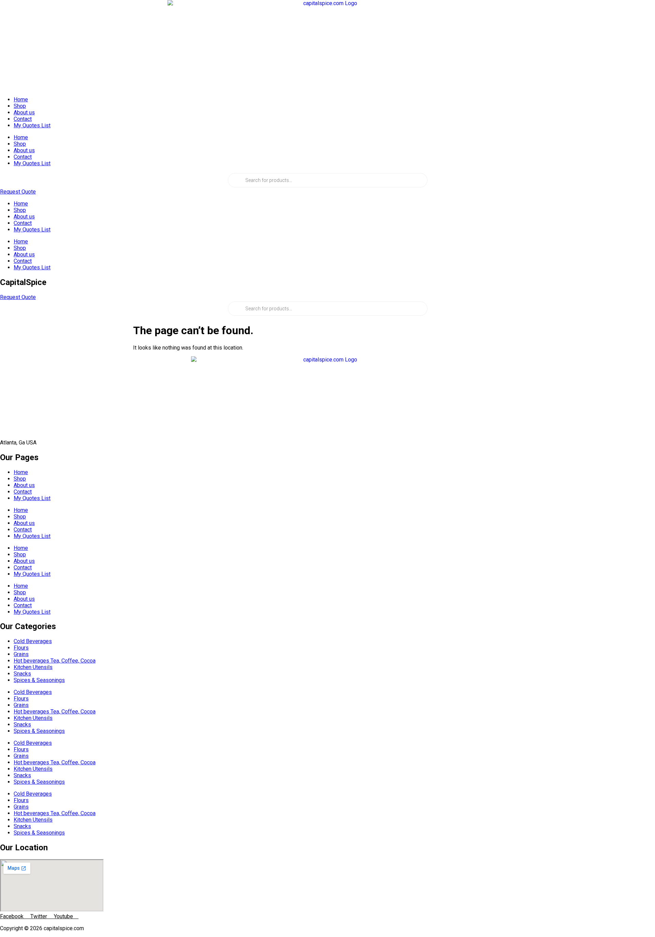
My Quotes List (32, 125)
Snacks (22, 673)
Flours (21, 647)
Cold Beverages (33, 641)
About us (24, 112)
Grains (21, 654)
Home (21, 99)
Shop (20, 106)
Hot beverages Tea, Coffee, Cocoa (55, 660)
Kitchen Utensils (33, 667)
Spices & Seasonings (39, 680)
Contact (23, 119)
